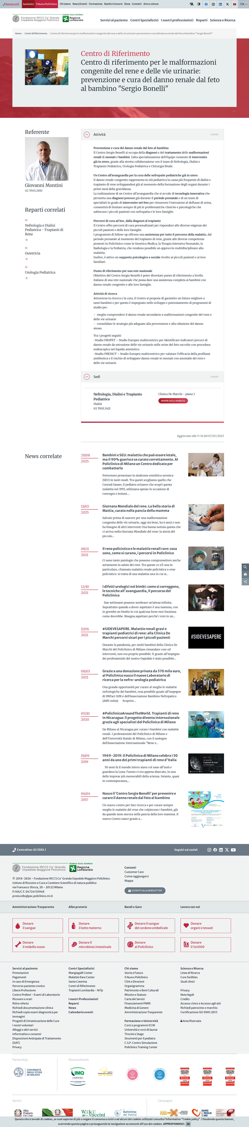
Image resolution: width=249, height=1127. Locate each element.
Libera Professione (24, 990)
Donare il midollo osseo (34, 945)
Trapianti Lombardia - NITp (86, 990)
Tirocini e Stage (134, 1034)
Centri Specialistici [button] (144, 20)
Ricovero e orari (22, 999)
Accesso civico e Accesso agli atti (200, 1003)
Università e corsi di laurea (140, 1029)
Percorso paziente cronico (28, 986)
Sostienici (28, 4)
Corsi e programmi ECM (139, 1025)
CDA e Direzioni (134, 981)
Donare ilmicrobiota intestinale (95, 945)
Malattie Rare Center (82, 977)
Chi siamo (65, 3)
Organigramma (134, 986)
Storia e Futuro (133, 973)
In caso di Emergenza (25, 981)
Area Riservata (191, 1021)
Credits (185, 999)
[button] (152, 134)
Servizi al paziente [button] (114, 20)
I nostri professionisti (177, 20)
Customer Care (134, 872)
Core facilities (189, 977)
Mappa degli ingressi (173, 400)
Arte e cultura (150, 3)
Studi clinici (187, 981)
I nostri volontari (22, 1025)
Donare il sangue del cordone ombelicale (151, 926)
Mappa (128, 880)
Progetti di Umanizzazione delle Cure (35, 1021)
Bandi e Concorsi (113, 3)
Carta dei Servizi (134, 999)
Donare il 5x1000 (198, 945)
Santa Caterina (78, 981)
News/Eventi (80, 3)
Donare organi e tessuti (202, 926)
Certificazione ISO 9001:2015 (198, 1012)
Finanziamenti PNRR (137, 1003)
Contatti (137, 3)
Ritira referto (20, 1003)
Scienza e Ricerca (222, 20)
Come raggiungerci (136, 876)
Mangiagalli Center (80, 973)
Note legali (187, 994)
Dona (127, 3)
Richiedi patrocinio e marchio (198, 1008)
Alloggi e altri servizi (25, 1029)
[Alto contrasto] (199, 4)
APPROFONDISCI (173, 1124)
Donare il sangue (29, 926)
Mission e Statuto (135, 994)
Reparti (201, 20)
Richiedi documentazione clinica (32, 1008)
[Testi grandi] (191, 4)
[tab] (152, 134)
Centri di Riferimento (82, 986)
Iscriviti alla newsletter (146, 890)
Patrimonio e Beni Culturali (141, 990)
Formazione (95, 3)
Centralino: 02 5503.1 (31, 849)
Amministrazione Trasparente (143, 1012)
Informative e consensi (26, 1034)
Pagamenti (19, 977)
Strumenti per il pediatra (139, 1038)
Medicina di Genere (136, 1008)
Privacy (17, 1047)
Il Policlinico (46, 4)
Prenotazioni (20, 973)
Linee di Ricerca (190, 973)
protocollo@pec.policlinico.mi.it (32, 896)
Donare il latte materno (90, 926)
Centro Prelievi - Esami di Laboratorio (36, 994)
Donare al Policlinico (144, 945)
